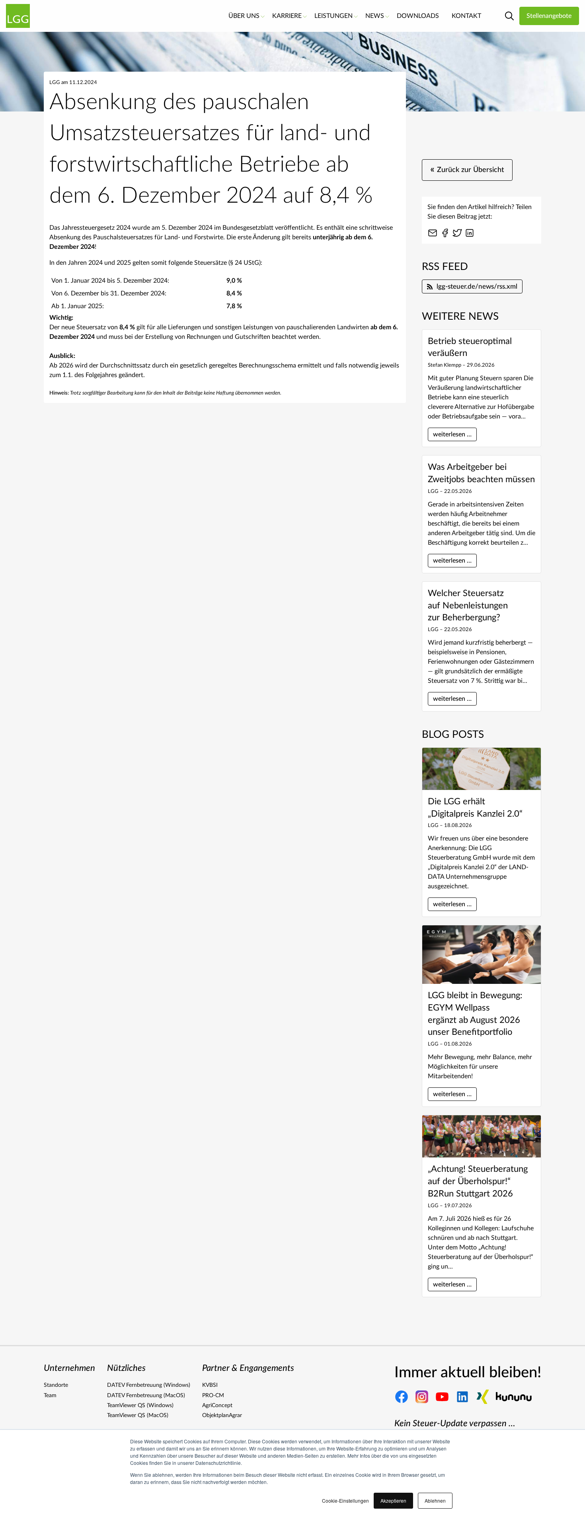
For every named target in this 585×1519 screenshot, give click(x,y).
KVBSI (210, 1385)
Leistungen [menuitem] (333, 16)
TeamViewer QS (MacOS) (137, 1415)
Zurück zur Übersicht (467, 169)
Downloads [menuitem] (418, 16)
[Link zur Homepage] (18, 16)
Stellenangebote (548, 16)
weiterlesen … (452, 434)
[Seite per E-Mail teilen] (432, 233)
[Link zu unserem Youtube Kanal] (442, 1397)
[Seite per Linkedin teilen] (469, 233)
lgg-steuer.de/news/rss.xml (477, 286)
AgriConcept (217, 1405)
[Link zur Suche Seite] (509, 16)
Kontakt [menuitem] (466, 16)
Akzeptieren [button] (393, 1500)
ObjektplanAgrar (222, 1415)
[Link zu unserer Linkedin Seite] (462, 1397)
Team (50, 1395)
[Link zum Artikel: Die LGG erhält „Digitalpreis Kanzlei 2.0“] (481, 769)
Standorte (56, 1385)
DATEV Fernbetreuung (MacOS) (146, 1395)
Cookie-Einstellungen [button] (345, 1500)
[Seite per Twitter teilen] (457, 233)
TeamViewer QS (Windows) (140, 1405)
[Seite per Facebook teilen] (445, 233)
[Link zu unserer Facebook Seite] (401, 1397)
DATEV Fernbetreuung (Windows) (148, 1385)
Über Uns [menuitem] (243, 16)
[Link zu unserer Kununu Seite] (514, 1397)
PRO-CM (213, 1395)
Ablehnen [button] (435, 1500)
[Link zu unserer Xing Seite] (483, 1397)
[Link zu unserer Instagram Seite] (422, 1397)
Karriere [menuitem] (287, 16)
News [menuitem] (374, 16)
